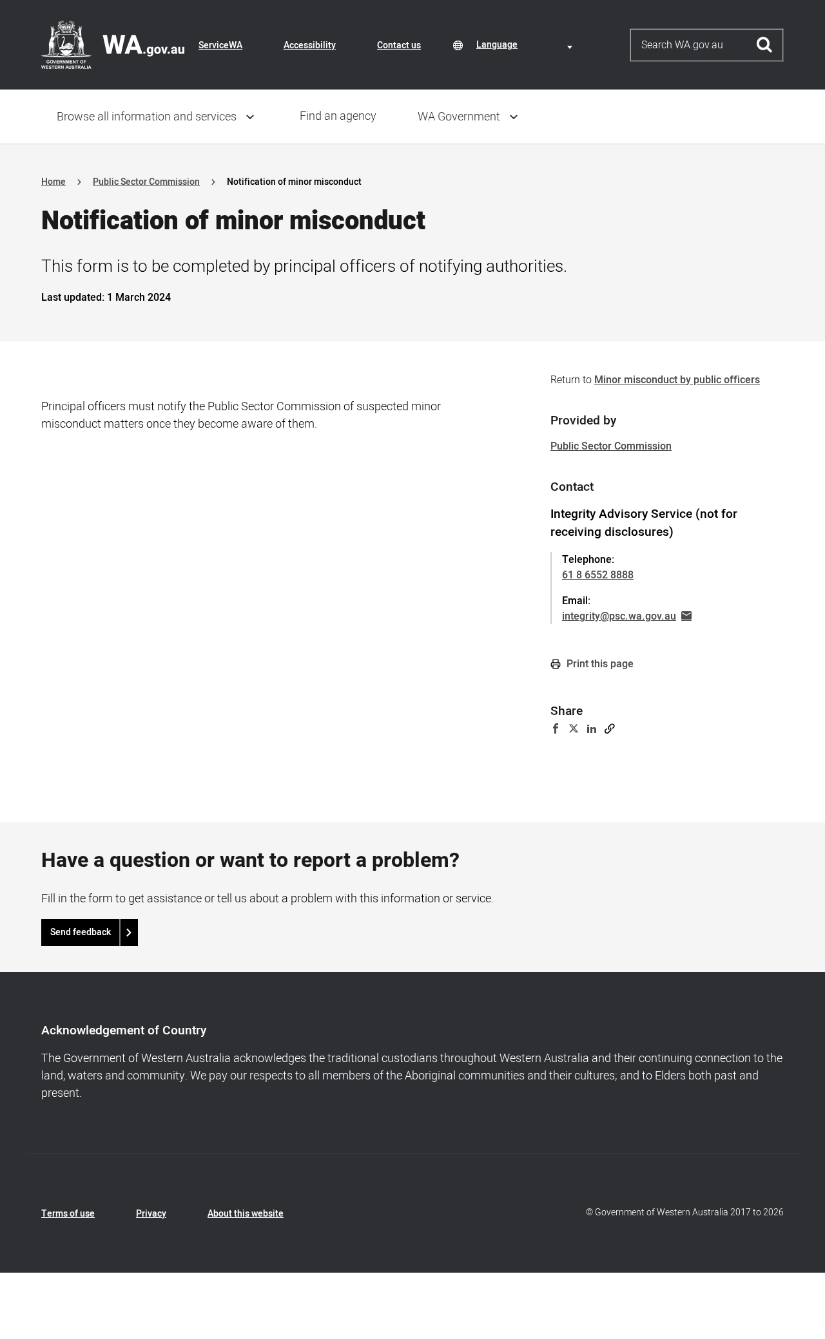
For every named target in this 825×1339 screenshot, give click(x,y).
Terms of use (68, 1213)
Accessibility (310, 45)
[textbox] (526, 45)
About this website (246, 1213)
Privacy (151, 1213)
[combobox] (526, 45)
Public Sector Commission (146, 182)
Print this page (599, 664)
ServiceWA (220, 45)
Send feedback (80, 932)
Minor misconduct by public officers (677, 380)
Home (53, 182)
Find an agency (338, 116)
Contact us (399, 45)
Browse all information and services (147, 117)
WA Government (459, 117)
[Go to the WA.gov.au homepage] (112, 44)
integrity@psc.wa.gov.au (619, 616)
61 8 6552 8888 (598, 575)
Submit (764, 45)
